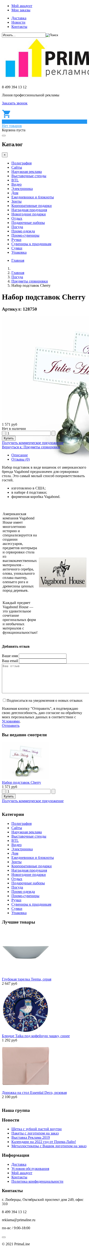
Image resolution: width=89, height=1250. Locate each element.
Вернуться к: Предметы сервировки (31, 447)
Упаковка (19, 252)
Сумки (16, 248)
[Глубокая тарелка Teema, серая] (25, 975)
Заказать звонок (15, 103)
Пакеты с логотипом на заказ (35, 1133)
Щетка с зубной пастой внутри (36, 1129)
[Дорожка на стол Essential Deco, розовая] (25, 1088)
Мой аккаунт (21, 6)
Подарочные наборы (28, 223)
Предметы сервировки (29, 281)
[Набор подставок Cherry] (25, 778)
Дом (14, 193)
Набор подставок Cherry (21, 782)
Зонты (16, 201)
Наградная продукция (29, 210)
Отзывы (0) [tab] (20, 459)
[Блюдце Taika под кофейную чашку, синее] (25, 1032)
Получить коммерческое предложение (33, 443)
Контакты (19, 27)
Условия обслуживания (30, 1169)
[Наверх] (4, 1237)
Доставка (18, 18)
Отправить (10, 725)
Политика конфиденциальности (37, 1181)
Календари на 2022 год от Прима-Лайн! (43, 1142)
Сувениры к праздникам (31, 244)
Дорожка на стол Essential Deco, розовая (34, 1093)
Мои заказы (20, 10)
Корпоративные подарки (31, 206)
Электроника (22, 189)
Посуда (17, 227)
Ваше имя (10, 656)
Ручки (16, 240)
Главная (17, 260)
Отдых (16, 218)
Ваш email (10, 661)
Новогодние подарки (28, 214)
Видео (16, 184)
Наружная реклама (26, 172)
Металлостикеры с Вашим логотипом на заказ (48, 1146)
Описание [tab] (19, 455)
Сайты (16, 167)
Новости (18, 22)
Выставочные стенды (28, 176)
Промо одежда (23, 231)
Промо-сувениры (25, 235)
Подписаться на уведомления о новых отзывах (45, 700)
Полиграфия (21, 163)
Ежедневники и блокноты (32, 197)
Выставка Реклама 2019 (30, 1137)
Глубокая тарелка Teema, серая (26, 979)
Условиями (11, 721)
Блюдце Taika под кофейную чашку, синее (36, 1036)
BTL (15, 180)
